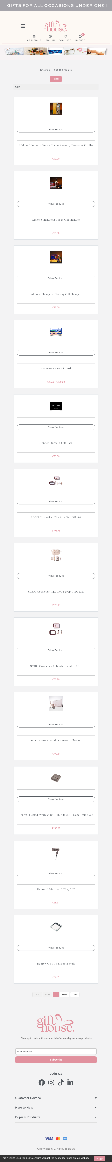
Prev (47, 994)
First (37, 994)
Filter (55, 79)
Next (64, 994)
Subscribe (56, 1059)
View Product (56, 130)
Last (75, 994)
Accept (99, 1158)
